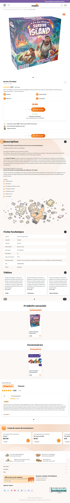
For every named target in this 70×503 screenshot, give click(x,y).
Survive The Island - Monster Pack (34, 332)
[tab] (35, 310)
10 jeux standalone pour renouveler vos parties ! (43, 1)
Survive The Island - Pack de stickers (34, 371)
